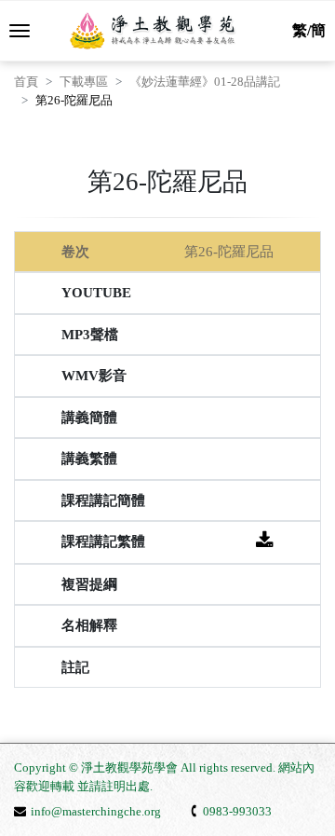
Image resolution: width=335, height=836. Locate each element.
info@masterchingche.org (96, 811)
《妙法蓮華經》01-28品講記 (204, 82)
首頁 (26, 82)
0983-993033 (237, 811)
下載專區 (84, 82)
